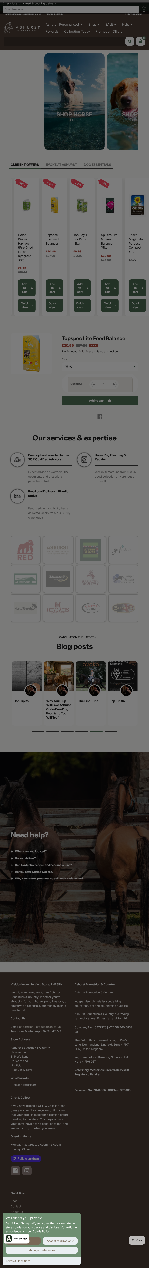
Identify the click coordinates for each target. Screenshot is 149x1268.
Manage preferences (42, 1250)
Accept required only (60, 1240)
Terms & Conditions (18, 1261)
